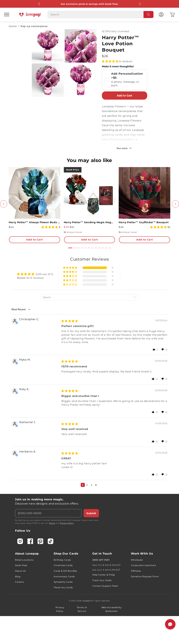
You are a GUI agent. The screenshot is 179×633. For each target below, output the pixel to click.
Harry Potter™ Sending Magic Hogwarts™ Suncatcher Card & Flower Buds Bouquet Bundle (89, 222)
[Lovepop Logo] (30, 14)
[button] (6, 14)
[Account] (161, 14)
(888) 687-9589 (100, 560)
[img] (69, 321)
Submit (91, 513)
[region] (89, 373)
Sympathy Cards (63, 582)
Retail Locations (24, 560)
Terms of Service (82, 609)
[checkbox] (124, 80)
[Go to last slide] (3, 203)
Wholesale (137, 560)
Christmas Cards (63, 565)
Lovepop (86, 601)
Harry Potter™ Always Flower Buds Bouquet (34, 222)
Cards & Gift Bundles (65, 571)
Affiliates (136, 571)
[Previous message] (39, 4)
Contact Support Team (105, 586)
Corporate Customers (143, 565)
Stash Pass (21, 565)
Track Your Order (102, 580)
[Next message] (139, 4)
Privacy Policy (66, 523)
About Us (20, 571)
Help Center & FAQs (103, 574)
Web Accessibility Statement (111, 609)
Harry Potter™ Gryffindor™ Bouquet (144, 222)
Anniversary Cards (64, 576)
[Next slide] (175, 203)
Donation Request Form (145, 576)
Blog (17, 576)
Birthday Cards (62, 560)
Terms (52, 523)
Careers (19, 582)
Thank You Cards (63, 587)
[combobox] (100, 14)
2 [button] (87, 485)
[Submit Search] (149, 14)
